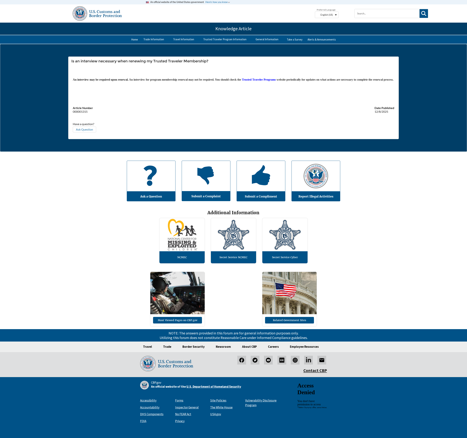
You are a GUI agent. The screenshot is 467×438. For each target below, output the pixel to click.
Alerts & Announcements (322, 39)
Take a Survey (294, 39)
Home (134, 39)
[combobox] (387, 13)
